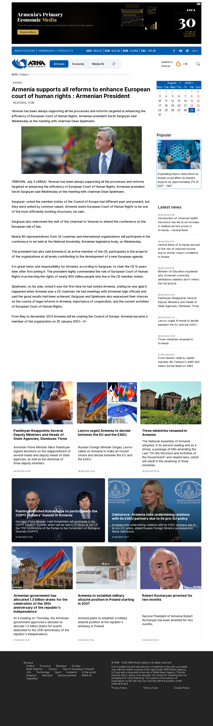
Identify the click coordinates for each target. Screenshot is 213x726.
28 (185, 110)
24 (159, 110)
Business (61, 665)
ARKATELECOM (24, 50)
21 (185, 105)
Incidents (71, 672)
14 (185, 101)
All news (59, 64)
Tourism (52, 669)
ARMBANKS (46, 50)
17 (159, 105)
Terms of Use (150, 687)
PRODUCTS (65, 50)
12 (172, 101)
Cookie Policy (181, 687)
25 (166, 110)
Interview (47, 675)
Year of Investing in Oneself (78, 669)
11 (166, 101)
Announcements (67, 675)
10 (159, 101)
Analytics (31, 675)
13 (179, 101)
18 (166, 105)
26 (172, 110)
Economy (78, 64)
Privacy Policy (119, 687)
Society (76, 665)
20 (179, 105)
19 (172, 105)
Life (28, 672)
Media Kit (98, 64)
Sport (58, 672)
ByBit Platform (34, 669)
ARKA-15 (87, 675)
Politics (17, 83)
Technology (43, 672)
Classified (32, 678)
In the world (89, 672)
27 (179, 110)
